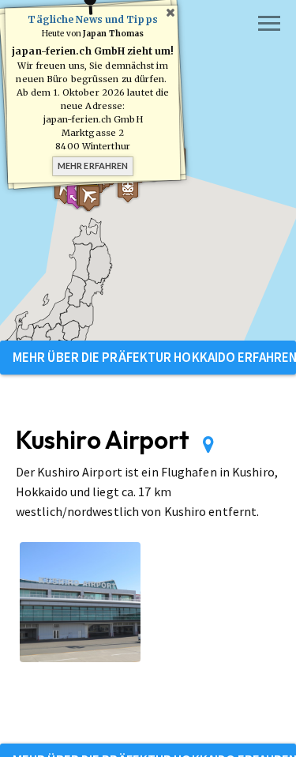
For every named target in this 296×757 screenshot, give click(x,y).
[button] (128, 189)
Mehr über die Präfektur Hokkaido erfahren (154, 357)
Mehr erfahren (93, 165)
